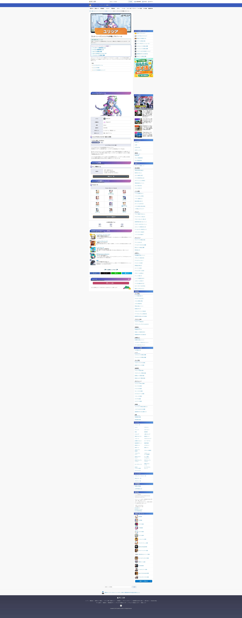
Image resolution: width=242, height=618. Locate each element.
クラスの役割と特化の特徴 (140, 206)
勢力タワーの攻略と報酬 (141, 56)
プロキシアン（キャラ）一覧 (140, 475)
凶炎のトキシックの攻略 (139, 365)
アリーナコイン (138, 470)
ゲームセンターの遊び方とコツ (141, 229)
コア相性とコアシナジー (139, 208)
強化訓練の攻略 (138, 419)
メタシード (137, 438)
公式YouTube (137, 147)
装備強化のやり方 (138, 329)
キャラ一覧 (129, 8)
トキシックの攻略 (138, 396)
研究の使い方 (137, 250)
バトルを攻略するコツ (139, 193)
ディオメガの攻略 (138, 388)
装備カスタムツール (146, 464)
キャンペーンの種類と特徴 (140, 239)
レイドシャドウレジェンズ (102, 241)
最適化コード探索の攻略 (139, 375)
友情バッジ (137, 447)
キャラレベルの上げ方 (139, 298)
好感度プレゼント (138, 440)
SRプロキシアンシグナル (147, 461)
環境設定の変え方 (138, 265)
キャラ (111, 11)
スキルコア (137, 434)
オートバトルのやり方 (139, 203)
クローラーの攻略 (138, 401)
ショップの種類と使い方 (139, 278)
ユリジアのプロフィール (98, 65)
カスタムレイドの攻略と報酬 (142, 46)
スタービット (146, 429)
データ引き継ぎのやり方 (139, 283)
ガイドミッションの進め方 (140, 180)
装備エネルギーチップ (138, 457)
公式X (136, 144)
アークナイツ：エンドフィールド (103, 234)
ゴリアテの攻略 (138, 398)
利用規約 (118, 600)
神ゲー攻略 (91, 11)
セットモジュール (138, 464)
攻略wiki (104, 602)
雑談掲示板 (150, 8)
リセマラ (107, 8)
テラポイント (146, 445)
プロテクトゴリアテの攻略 (140, 362)
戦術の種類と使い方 (139, 201)
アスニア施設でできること (140, 214)
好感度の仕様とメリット (139, 339)
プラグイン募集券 (147, 450)
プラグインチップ (147, 438)
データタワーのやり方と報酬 (140, 244)
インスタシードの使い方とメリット (141, 342)
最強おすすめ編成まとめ (141, 38)
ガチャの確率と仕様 (139, 175)
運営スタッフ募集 (98, 600)
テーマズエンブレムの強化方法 (141, 313)
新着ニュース (143, 602)
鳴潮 (97, 260)
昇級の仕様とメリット (139, 306)
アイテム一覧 (137, 424)
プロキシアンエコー (137, 454)
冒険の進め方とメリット (139, 183)
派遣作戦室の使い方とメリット (141, 221)
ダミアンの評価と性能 (97, 51)
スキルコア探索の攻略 (139, 370)
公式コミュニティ (138, 150)
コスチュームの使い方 (139, 280)
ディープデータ (147, 440)
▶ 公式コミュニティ (138, 509)
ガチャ (118, 8)
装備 (136, 431)
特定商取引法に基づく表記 (138, 600)
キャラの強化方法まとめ (139, 177)
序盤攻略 (113, 8)
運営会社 (91, 600)
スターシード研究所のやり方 (140, 226)
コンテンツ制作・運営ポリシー (109, 600)
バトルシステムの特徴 (139, 196)
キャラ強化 (140, 8)
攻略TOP (91, 8)
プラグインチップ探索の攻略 (140, 373)
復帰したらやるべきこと (139, 288)
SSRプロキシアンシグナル (138, 461)
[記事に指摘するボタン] (122, 224)
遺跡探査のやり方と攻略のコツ (141, 411)
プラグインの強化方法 (139, 321)
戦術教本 (146, 431)
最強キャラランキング (141, 33)
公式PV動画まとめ (138, 488)
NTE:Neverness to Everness (102, 254)
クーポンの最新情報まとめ (98, 49)
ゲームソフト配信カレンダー (133, 602)
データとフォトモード (139, 260)
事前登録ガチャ (111, 602)
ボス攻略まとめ (138, 350)
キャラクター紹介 (95, 142)
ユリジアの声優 (96, 67)
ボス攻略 (145, 8)
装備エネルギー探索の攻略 (140, 378)
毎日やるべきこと (138, 172)
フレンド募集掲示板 (139, 157)
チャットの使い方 (138, 275)
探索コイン (146, 447)
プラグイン (134, 8)
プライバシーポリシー (127, 600)
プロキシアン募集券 (137, 450)
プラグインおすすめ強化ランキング (143, 51)
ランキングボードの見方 (139, 270)
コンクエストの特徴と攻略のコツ (141, 406)
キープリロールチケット (147, 468)
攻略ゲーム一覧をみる (144, 581)
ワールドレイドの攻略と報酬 (99, 55)
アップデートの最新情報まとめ (99, 47)
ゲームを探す (98, 602)
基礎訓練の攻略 (138, 417)
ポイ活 (145, 1)
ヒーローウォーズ (100, 247)
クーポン (123, 8)
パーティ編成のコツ (139, 198)
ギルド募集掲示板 (138, 160)
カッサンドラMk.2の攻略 (140, 383)
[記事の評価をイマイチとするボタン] (100, 224)
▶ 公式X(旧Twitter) (138, 510)
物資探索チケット (138, 443)
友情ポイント (137, 445)
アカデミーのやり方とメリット (141, 224)
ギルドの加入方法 (138, 185)
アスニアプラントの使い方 (140, 216)
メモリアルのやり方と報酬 (140, 409)
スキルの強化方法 (138, 303)
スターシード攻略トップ (139, 165)
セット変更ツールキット (146, 457)
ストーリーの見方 (138, 268)
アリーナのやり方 (138, 242)
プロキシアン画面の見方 (139, 257)
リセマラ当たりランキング (142, 35)
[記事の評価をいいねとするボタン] (111, 224)
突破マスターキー (138, 436)
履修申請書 (146, 443)
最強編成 (102, 8)
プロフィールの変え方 (139, 273)
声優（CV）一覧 (111, 176)
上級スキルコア (147, 434)
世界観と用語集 (138, 486)
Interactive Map (154, 600)
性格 (102, 142)
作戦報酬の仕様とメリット (140, 255)
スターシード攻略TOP (111, 216)
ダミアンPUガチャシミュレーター (100, 53)
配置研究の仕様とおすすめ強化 (141, 316)
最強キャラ (97, 8)
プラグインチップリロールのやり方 (141, 324)
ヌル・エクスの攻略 (139, 391)
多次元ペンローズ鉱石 (138, 468)
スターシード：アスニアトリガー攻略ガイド (101, 5)
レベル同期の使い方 (139, 295)
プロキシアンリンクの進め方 (140, 311)
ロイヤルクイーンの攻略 (139, 393)
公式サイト (137, 142)
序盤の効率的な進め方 (139, 170)
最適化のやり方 (138, 308)
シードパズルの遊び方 (139, 234)
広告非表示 (139, 1)
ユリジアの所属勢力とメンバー (99, 70)
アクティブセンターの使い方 (140, 219)
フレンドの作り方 (138, 188)
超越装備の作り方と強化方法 (142, 53)
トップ (86, 600)
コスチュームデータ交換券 (146, 454)
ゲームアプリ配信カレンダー (121, 602)
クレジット (137, 429)
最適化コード (146, 436)
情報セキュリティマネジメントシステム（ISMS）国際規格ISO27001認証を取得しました (122, 592)
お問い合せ (147, 600)
